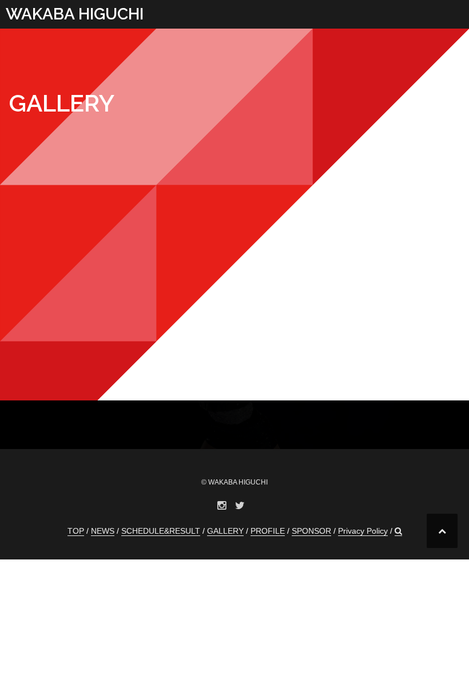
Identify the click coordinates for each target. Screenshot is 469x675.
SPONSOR (311, 530)
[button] (398, 531)
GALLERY (225, 530)
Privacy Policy (363, 530)
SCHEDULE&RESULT (160, 530)
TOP (75, 530)
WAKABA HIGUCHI (75, 14)
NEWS (102, 530)
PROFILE (268, 530)
